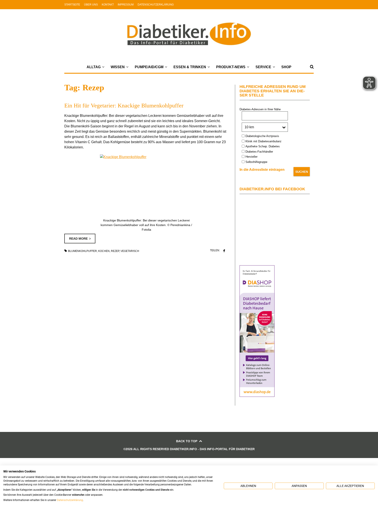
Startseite (72, 4)
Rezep (115, 251)
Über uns (91, 4)
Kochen (104, 251)
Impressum (126, 4)
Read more (78, 238)
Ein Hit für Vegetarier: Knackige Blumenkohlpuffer (124, 105)
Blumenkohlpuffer (82, 251)
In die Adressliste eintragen (262, 169)
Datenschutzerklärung (156, 4)
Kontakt (108, 4)
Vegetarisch (130, 251)
